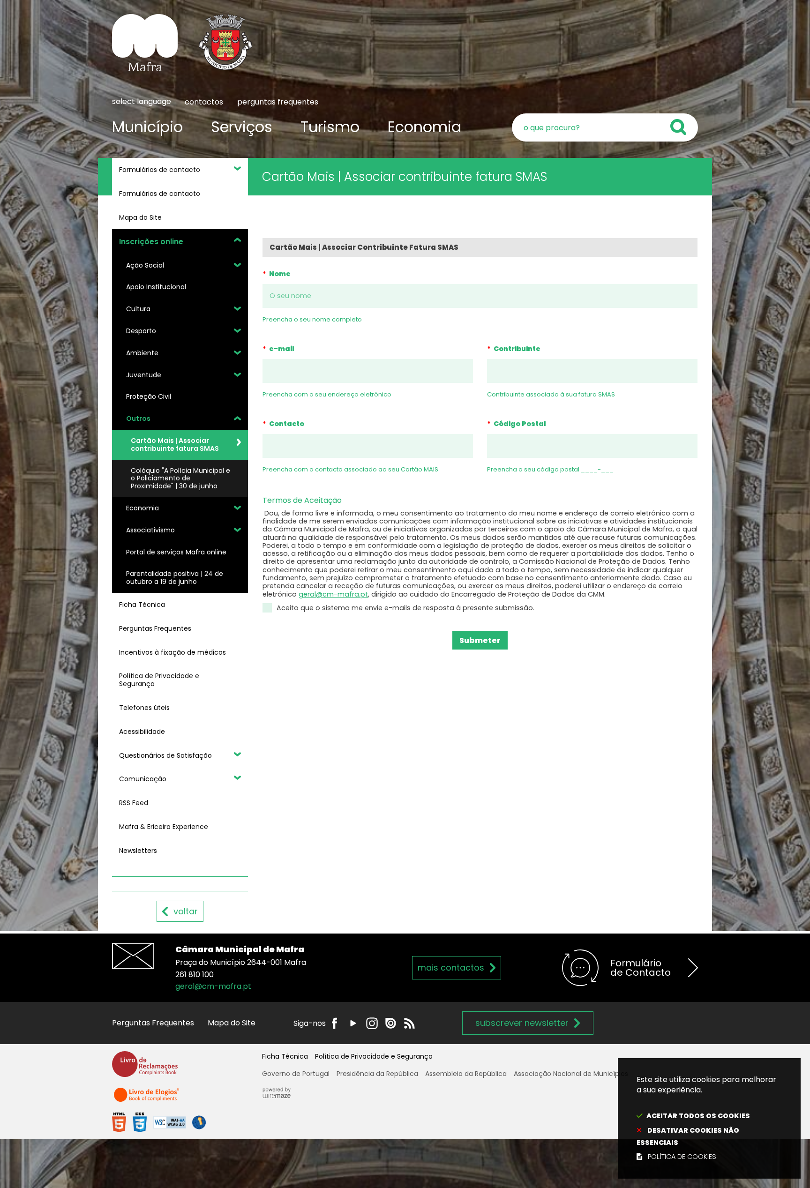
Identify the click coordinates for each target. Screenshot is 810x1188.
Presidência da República (377, 1073)
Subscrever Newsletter (522, 1023)
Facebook (334, 1023)
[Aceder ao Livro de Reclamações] (145, 1068)
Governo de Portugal (296, 1073)
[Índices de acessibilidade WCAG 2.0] (159, 1122)
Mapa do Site (231, 1022)
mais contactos (451, 967)
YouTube (353, 1023)
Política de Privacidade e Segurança (374, 1056)
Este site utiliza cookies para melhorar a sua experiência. (706, 1118)
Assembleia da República (466, 1073)
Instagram (372, 1023)
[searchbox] (605, 127)
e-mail (278, 348)
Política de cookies (682, 1156)
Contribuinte (513, 348)
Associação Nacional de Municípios (571, 1073)
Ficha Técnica (285, 1056)
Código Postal (516, 423)
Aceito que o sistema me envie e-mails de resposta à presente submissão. (405, 608)
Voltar (185, 911)
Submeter (480, 640)
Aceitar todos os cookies (698, 1116)
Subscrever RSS (409, 1023)
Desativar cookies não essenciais (688, 1136)
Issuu (390, 1023)
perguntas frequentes (277, 102)
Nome (276, 273)
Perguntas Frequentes (153, 1022)
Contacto (283, 423)
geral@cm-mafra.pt (333, 594)
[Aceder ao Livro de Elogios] (147, 1098)
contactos (204, 102)
